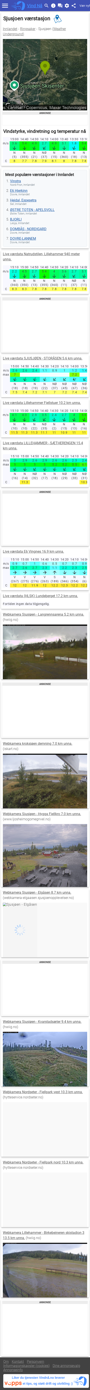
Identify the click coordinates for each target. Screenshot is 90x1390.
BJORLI (16, 219)
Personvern (35, 1362)
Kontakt (18, 1362)
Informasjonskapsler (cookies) (26, 1366)
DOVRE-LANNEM (23, 238)
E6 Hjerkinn (19, 191)
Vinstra (15, 181)
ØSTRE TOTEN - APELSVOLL (32, 210)
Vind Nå (34, 5)
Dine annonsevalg (66, 1366)
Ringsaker (27, 29)
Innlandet (10, 29)
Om (6, 1362)
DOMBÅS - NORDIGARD (28, 229)
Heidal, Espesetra (23, 200)
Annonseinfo (13, 1370)
